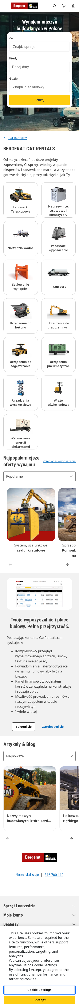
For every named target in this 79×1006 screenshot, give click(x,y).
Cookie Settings (39, 990)
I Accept (39, 1000)
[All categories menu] (6, 6)
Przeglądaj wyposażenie (59, 461)
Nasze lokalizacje (27, 875)
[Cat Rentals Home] (24, 6)
